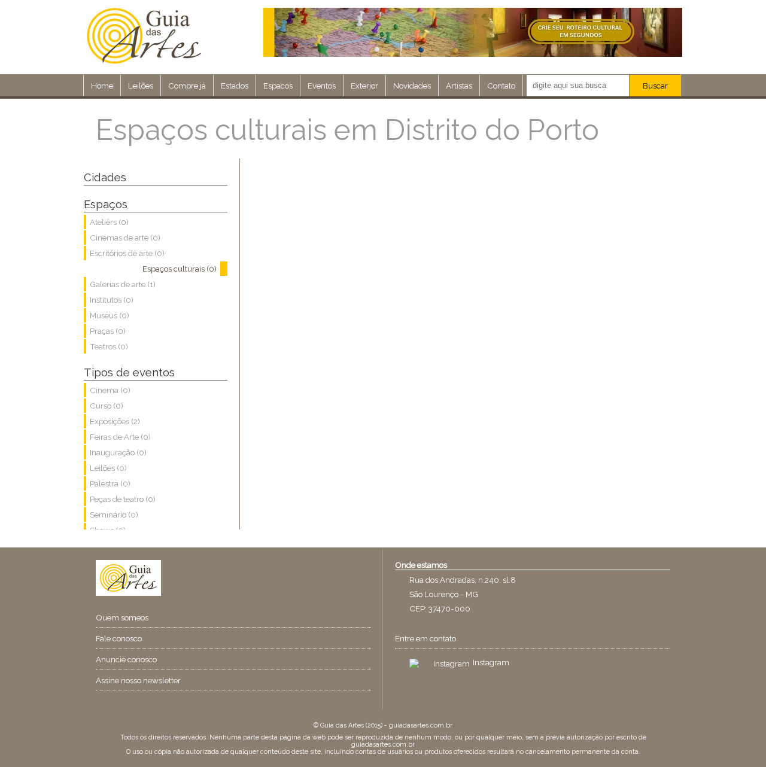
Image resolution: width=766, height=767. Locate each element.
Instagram (491, 662)
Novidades (412, 85)
